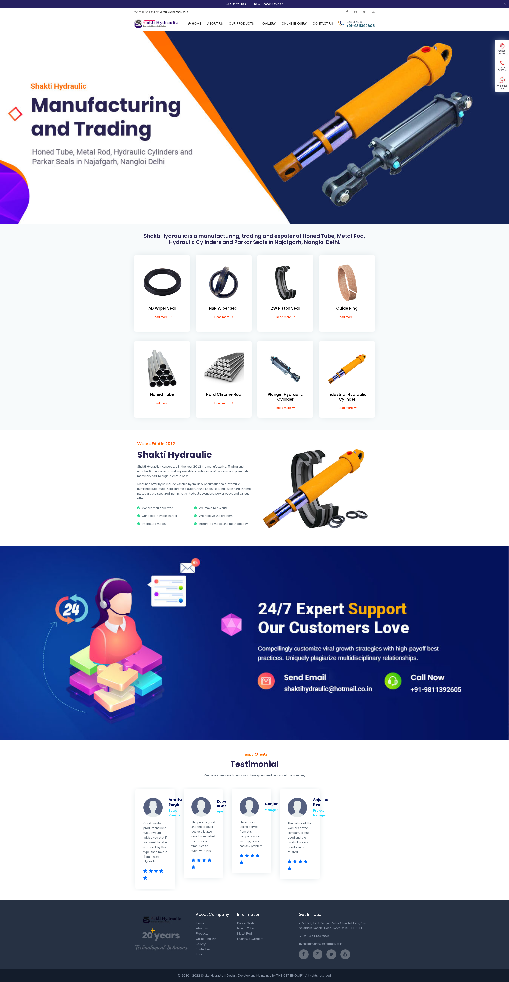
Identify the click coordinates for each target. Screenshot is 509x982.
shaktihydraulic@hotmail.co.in (169, 12)
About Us (215, 23)
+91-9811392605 (360, 25)
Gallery (269, 23)
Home (196, 23)
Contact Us (323, 23)
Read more (161, 317)
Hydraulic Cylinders (250, 939)
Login (199, 954)
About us (202, 928)
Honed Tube (245, 928)
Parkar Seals (245, 923)
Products (202, 933)
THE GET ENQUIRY (290, 975)
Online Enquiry (294, 23)
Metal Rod (244, 933)
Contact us (203, 949)
